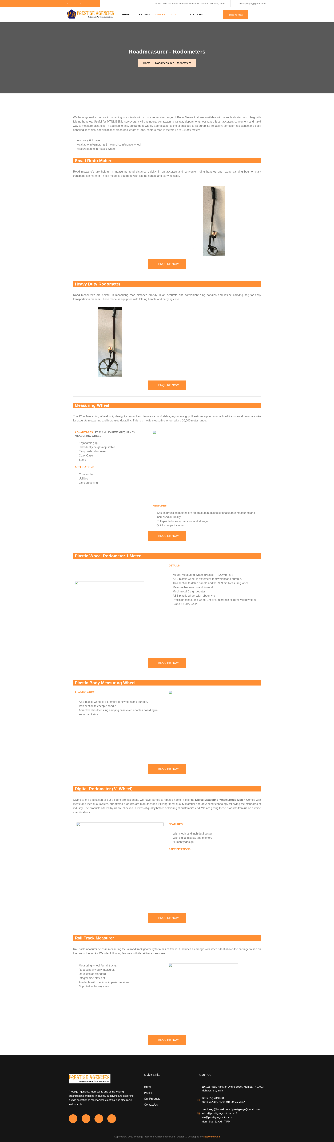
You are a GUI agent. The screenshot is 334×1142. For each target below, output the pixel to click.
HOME (126, 14)
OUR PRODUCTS (166, 14)
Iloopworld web (211, 1136)
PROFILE (144, 14)
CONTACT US (194, 14)
